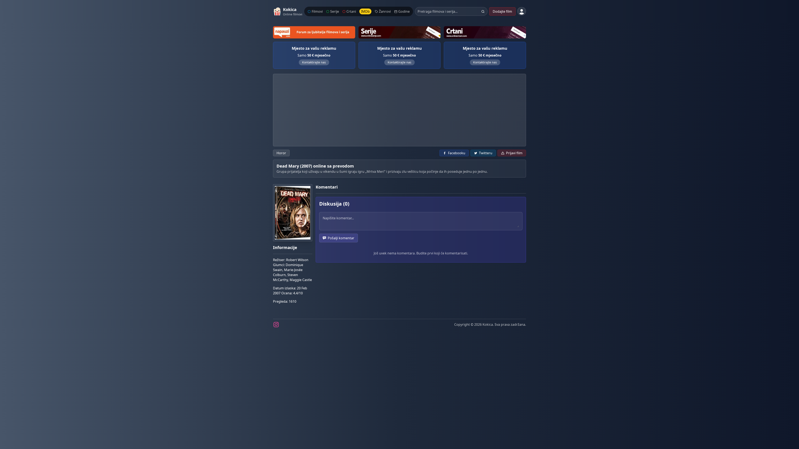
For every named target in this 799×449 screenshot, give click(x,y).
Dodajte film (502, 11)
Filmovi (317, 11)
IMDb (365, 11)
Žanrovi (385, 11)
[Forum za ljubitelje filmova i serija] (314, 32)
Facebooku (456, 153)
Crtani (351, 11)
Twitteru (485, 153)
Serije (334, 11)
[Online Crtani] (485, 32)
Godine (404, 11)
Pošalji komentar (341, 238)
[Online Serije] (400, 32)
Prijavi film (514, 153)
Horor (281, 153)
